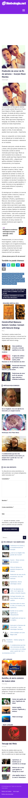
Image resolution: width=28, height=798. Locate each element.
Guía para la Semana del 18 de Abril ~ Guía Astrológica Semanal (17, 627)
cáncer (22, 274)
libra (13, 278)
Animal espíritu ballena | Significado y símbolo (19, 709)
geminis (20, 276)
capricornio (5, 276)
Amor (9, 274)
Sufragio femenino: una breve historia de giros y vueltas (17, 598)
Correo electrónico (8, 507)
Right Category (8, 725)
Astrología (5, 79)
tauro (3, 283)
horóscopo (5, 278)
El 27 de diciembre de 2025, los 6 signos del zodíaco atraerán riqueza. (18, 591)
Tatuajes (4, 746)
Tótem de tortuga (17, 717)
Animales (4, 684)
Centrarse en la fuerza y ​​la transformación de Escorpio (17, 547)
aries (13, 274)
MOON (22, 278)
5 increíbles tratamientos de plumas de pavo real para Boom (13, 296)
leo (10, 278)
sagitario (11, 281)
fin (16, 276)
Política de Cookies (6, 791)
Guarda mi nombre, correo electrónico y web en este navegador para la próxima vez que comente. (13, 522)
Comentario (6, 479)
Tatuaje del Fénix (9, 744)
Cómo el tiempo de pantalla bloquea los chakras (16, 569)
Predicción (5, 281)
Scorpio (17, 281)
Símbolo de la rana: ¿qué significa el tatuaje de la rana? (18, 769)
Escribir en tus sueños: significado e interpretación (16, 613)
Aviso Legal (16, 791)
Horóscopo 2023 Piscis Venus (10, 432)
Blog (3, 330)
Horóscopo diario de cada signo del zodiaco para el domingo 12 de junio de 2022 (14, 291)
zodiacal (9, 283)
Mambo (18, 278)
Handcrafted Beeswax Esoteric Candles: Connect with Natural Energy (13, 325)
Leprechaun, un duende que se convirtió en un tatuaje (19, 762)
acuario (4, 274)
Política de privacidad (7, 794)
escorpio (12, 276)
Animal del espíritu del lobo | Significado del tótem (19, 701)
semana (22, 281)
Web (3, 514)
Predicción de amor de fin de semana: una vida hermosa (17, 576)
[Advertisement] (14, 29)
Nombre (5, 500)
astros (17, 274)
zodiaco (14, 283)
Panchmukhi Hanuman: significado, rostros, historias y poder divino (14, 367)
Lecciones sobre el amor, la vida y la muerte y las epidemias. (17, 605)
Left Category (7, 659)
